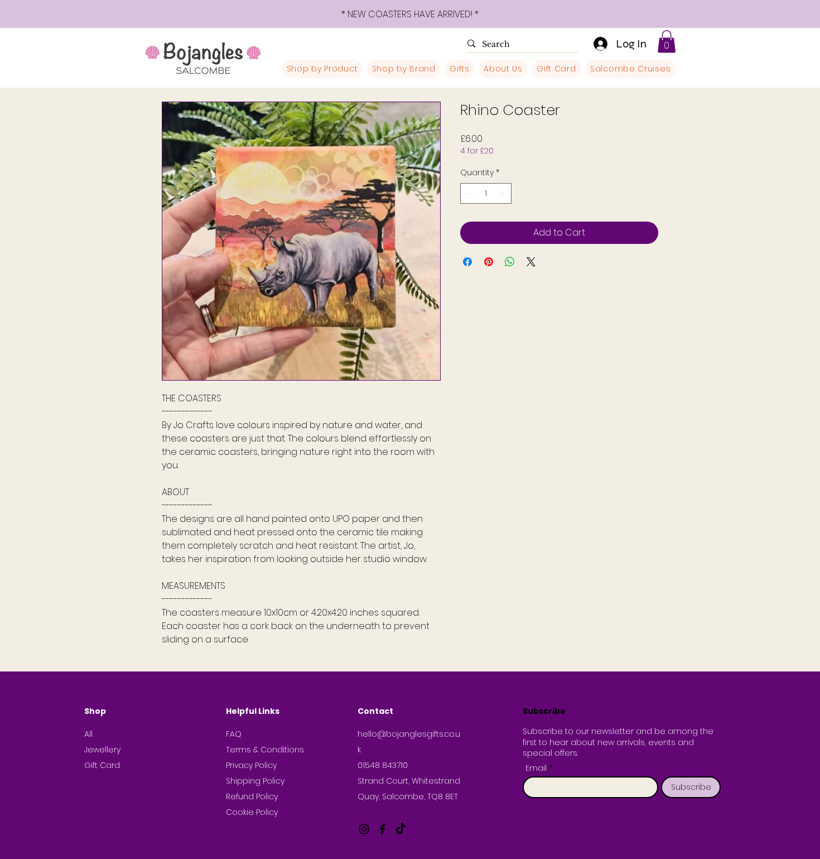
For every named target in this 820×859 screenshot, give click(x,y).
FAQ (234, 734)
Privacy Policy (251, 765)
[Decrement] (469, 193)
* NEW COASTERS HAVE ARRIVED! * (410, 14)
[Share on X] (531, 261)
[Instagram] (364, 829)
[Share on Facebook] (467, 261)
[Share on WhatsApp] (510, 261)
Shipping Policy (255, 780)
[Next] (761, 14)
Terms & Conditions (265, 749)
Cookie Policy (252, 812)
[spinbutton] (486, 193)
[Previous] (58, 14)
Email (537, 768)
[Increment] (503, 193)
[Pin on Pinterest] (488, 261)
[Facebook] (382, 829)
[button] (666, 41)
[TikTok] (400, 829)
